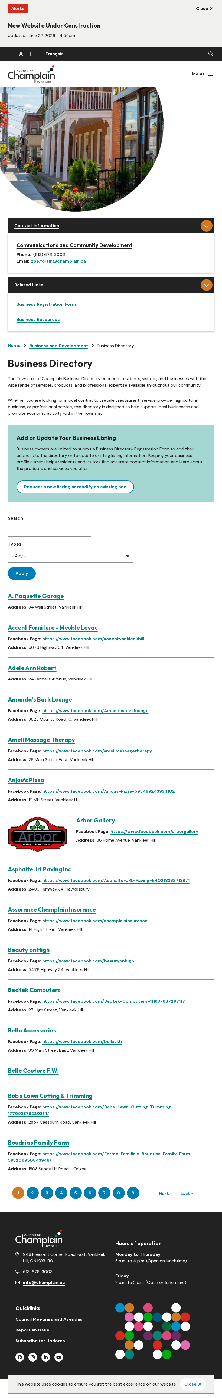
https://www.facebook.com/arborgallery (154, 831)
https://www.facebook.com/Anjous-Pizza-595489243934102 (108, 791)
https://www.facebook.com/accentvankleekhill (93, 639)
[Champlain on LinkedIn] (45, 1357)
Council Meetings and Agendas (48, 1319)
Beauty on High (29, 950)
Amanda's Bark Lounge (40, 699)
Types (14, 544)
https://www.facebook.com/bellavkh (82, 1041)
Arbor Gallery (95, 820)
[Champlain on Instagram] (32, 1357)
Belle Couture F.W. (33, 1070)
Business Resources (38, 319)
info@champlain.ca (44, 1282)
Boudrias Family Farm (38, 1142)
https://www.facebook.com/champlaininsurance (95, 921)
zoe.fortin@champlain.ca (58, 261)
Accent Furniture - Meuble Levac (53, 627)
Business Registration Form (46, 304)
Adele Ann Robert (32, 668)
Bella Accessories (32, 1030)
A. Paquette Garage (36, 596)
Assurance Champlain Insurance (52, 909)
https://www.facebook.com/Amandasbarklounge (95, 710)
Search (15, 518)
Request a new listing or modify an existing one (75, 487)
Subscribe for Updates (40, 1341)
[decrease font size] (11, 54)
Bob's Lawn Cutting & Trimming (50, 1096)
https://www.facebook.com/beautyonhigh (88, 961)
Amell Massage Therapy (41, 739)
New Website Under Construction (54, 25)
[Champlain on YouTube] (58, 1357)
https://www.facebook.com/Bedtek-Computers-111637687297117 (113, 1001)
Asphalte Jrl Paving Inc (39, 869)
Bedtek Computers (34, 990)
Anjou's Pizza (26, 780)
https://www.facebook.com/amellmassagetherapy (97, 751)
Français (54, 54)
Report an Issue (32, 1330)
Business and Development (58, 345)
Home (14, 345)
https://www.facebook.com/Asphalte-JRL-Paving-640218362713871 (116, 880)
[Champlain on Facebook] (19, 1357)
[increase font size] (31, 54)
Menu (198, 74)
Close (190, 1384)
